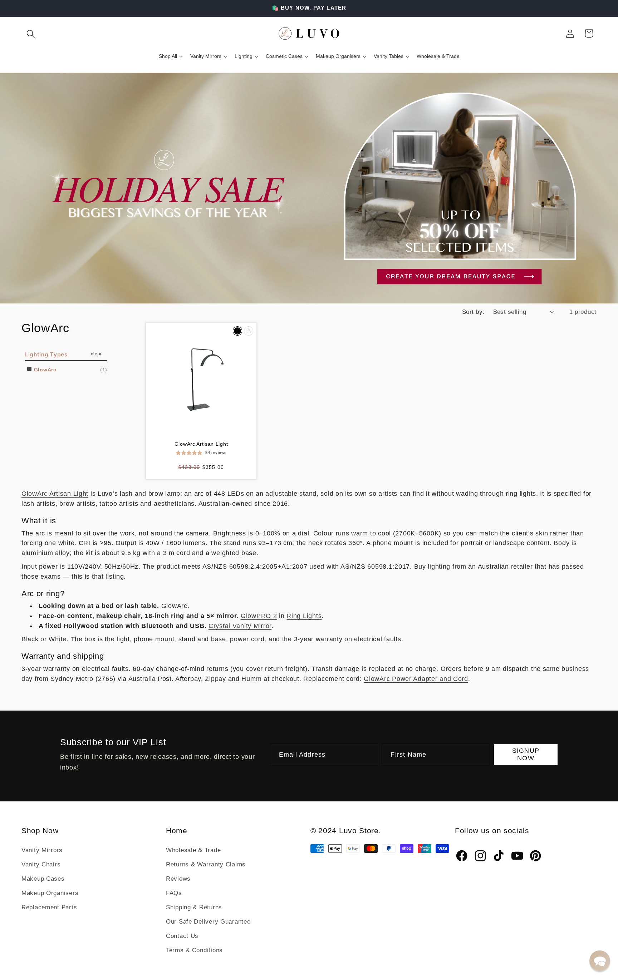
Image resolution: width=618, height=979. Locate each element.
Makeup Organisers (49, 893)
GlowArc (44, 369)
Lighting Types (46, 354)
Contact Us (182, 936)
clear (96, 353)
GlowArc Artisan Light (201, 444)
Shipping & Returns (194, 907)
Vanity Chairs (40, 864)
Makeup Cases (43, 878)
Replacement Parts (49, 907)
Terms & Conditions (194, 950)
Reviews (178, 878)
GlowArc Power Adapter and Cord (416, 678)
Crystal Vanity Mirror (240, 625)
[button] (30, 33)
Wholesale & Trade (193, 850)
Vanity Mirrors (42, 850)
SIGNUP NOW (525, 754)
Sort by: (473, 311)
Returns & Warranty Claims (206, 864)
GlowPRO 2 (259, 615)
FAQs (174, 893)
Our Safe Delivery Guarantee (208, 921)
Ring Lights (304, 615)
